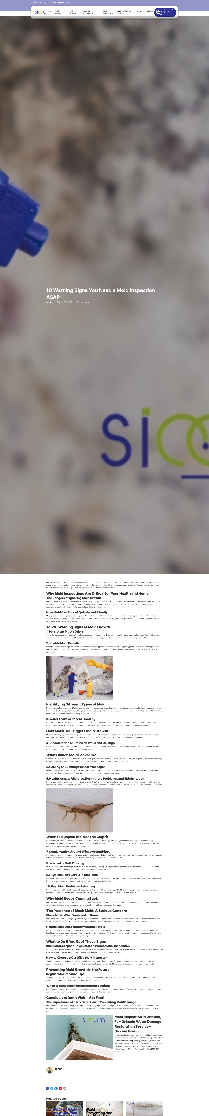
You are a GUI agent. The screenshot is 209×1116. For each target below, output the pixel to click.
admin (58, 1068)
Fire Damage (73, 12)
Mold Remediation (107, 12)
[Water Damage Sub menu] (66, 12)
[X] (51, 1088)
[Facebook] (47, 1088)
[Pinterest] (60, 1088)
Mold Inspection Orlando (124, 12)
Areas (139, 11)
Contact (150, 11)
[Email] (64, 1088)
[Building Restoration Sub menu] (99, 12)
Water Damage (58, 12)
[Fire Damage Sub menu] (79, 12)
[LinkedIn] (56, 1088)
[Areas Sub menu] (144, 11)
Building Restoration (88, 12)
